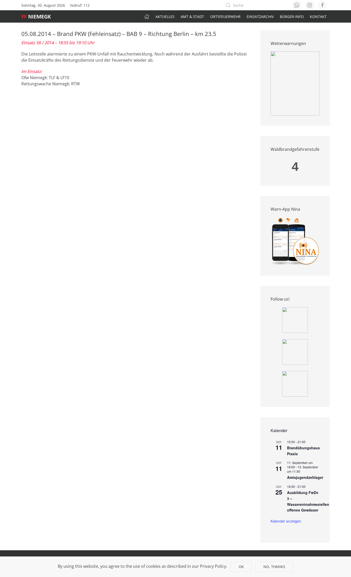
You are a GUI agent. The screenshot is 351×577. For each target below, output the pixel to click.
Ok (241, 566)
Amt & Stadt (192, 16)
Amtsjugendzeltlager (305, 477)
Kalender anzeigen (286, 521)
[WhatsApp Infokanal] (295, 319)
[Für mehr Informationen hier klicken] (295, 83)
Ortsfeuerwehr (225, 16)
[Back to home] (39, 16)
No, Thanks (274, 566)
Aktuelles (164, 16)
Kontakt (318, 16)
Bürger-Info (292, 16)
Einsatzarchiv (260, 16)
